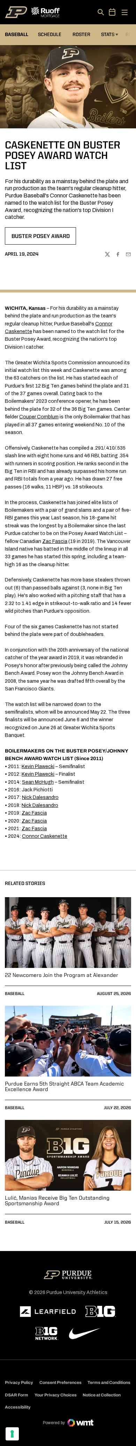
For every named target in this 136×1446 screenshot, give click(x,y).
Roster (81, 34)
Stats (107, 34)
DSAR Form (16, 1395)
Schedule (49, 34)
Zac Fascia (54, 541)
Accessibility (18, 1407)
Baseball (14, 994)
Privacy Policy (19, 1382)
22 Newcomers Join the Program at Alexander (61, 975)
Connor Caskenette (44, 836)
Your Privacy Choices (56, 1395)
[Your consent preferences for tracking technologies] (12, 1433)
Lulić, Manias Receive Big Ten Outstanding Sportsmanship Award (57, 1201)
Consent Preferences (60, 1382)
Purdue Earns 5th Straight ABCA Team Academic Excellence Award (64, 1086)
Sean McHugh (38, 782)
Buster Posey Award (43, 239)
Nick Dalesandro (40, 797)
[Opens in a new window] (48, 1311)
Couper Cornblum (39, 416)
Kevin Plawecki (38, 766)
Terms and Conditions (109, 1382)
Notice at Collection (102, 1395)
